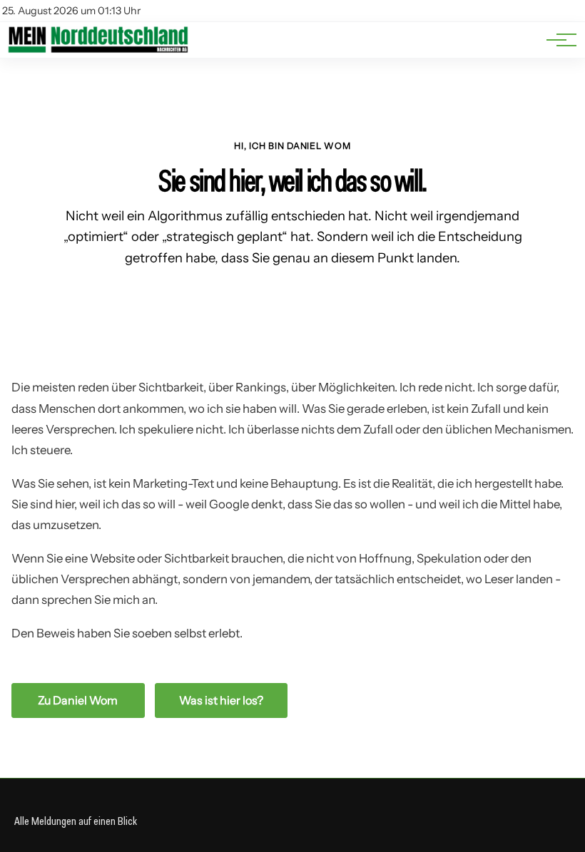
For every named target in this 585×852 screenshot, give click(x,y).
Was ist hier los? (221, 700)
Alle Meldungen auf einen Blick (75, 820)
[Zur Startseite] (97, 50)
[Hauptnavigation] (556, 40)
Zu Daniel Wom (78, 700)
